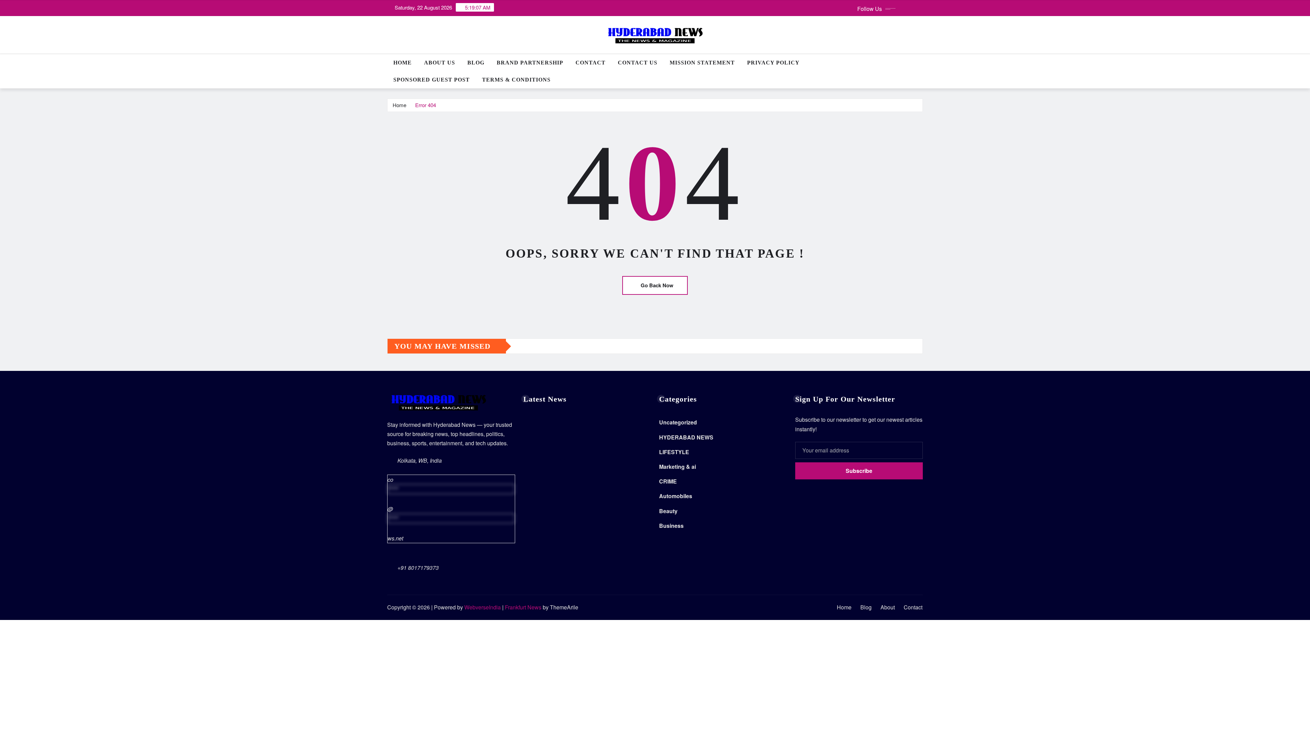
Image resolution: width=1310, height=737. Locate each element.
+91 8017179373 (418, 568)
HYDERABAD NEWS (686, 437)
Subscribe (859, 471)
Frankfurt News (523, 607)
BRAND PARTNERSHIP (530, 63)
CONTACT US (637, 63)
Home (402, 63)
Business (671, 526)
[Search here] (921, 63)
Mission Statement (702, 63)
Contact (591, 63)
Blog (475, 63)
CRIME (668, 481)
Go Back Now (657, 285)
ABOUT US (439, 63)
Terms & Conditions (516, 80)
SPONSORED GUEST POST (431, 80)
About (887, 607)
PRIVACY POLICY (773, 63)
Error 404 (425, 105)
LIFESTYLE (674, 452)
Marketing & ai (677, 467)
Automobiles (675, 496)
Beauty (668, 511)
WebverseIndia (482, 607)
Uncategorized (678, 422)
